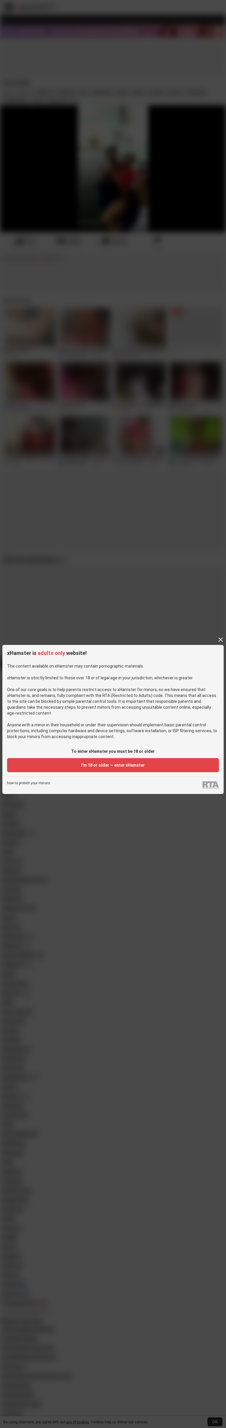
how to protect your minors (28, 783)
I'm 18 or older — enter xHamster (113, 765)
